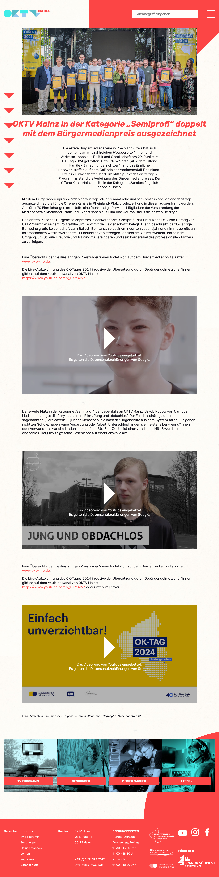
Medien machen (31, 848)
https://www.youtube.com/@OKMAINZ (53, 278)
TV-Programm (30, 837)
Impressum (28, 859)
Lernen (25, 853)
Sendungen (28, 842)
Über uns (27, 831)
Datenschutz (29, 865)
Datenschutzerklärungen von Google (119, 359)
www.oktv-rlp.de (36, 261)
